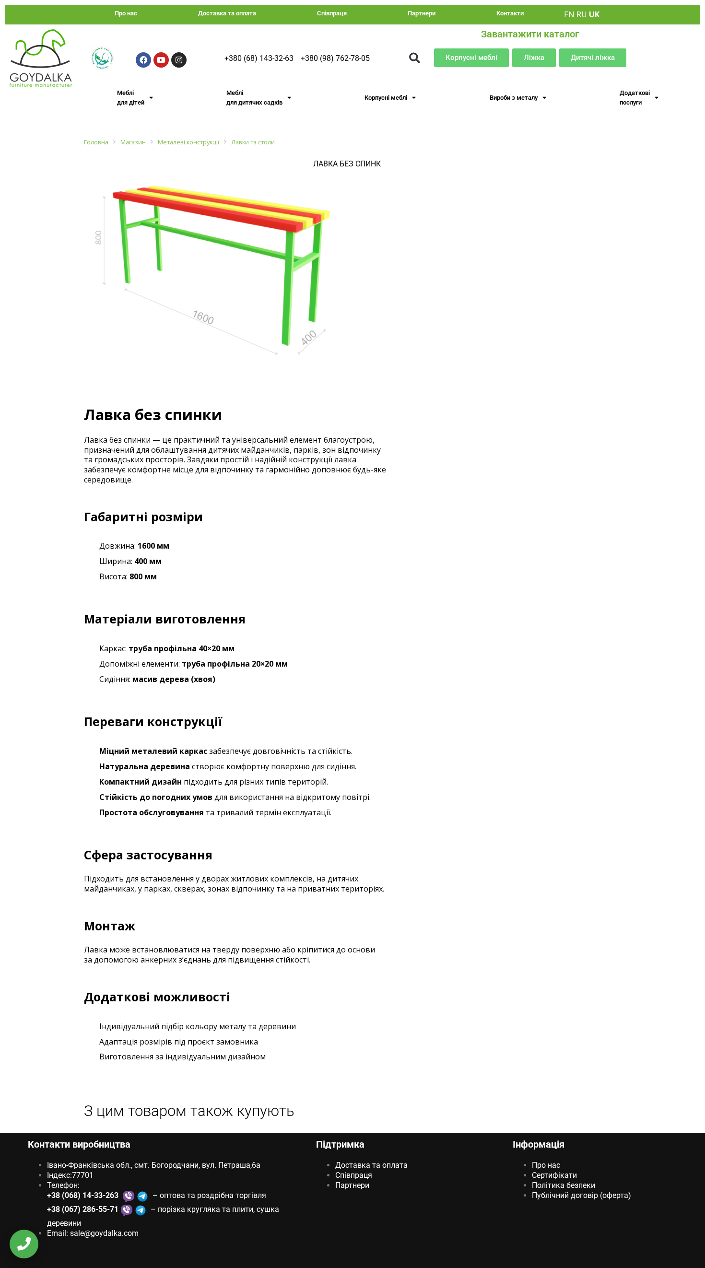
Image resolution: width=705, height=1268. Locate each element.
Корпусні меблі (385, 97)
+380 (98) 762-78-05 (335, 58)
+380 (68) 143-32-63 (259, 58)
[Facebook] (143, 60)
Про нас (126, 13)
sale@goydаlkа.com (104, 1233)
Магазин (133, 142)
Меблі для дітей (130, 97)
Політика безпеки (563, 1185)
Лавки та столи (253, 142)
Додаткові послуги (635, 97)
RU (581, 14)
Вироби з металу (514, 97)
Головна (96, 142)
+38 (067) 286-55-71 (82, 1209)
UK (594, 14)
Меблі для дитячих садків (254, 97)
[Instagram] (179, 60)
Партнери (421, 13)
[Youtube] (161, 60)
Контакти (510, 13)
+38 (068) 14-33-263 (83, 1195)
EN (569, 14)
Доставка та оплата (227, 13)
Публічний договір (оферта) (581, 1195)
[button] (414, 58)
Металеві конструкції (188, 142)
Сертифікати (554, 1175)
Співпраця (332, 13)
